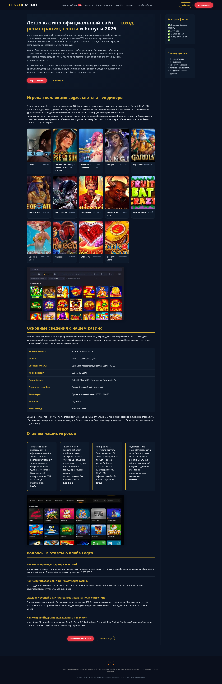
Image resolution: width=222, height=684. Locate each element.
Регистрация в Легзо (80, 638)
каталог (130, 5)
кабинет (186, 5)
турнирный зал (71, 5)
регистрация (203, 5)
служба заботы (145, 5)
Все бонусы (58, 80)
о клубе (119, 5)
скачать (89, 5)
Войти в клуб (105, 638)
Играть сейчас (36, 80)
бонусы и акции (104, 5)
